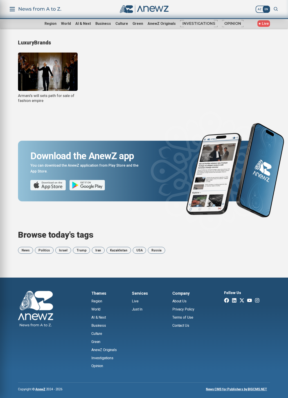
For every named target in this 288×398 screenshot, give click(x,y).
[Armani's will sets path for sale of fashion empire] (48, 72)
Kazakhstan (118, 250)
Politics (44, 250)
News (25, 250)
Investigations (198, 23)
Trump (81, 250)
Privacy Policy (183, 309)
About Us (179, 301)
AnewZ (40, 389)
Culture (121, 23)
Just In (137, 309)
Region (50, 23)
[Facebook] (226, 301)
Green (138, 23)
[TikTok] (264, 301)
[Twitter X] (241, 301)
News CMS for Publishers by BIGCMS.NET (236, 389)
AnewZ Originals (162, 23)
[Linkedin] (234, 301)
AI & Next (83, 23)
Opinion (232, 23)
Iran (98, 250)
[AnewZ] (35, 309)
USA (139, 250)
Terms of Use (182, 317)
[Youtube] (249, 301)
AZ (259, 9)
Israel (63, 250)
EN (266, 9)
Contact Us (180, 325)
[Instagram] (257, 301)
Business (103, 23)
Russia (156, 250)
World (66, 23)
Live (135, 301)
